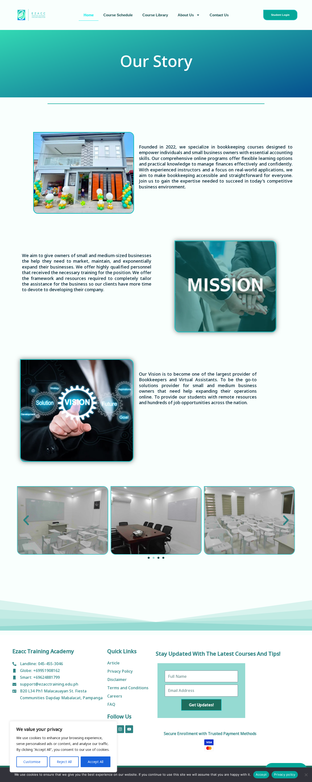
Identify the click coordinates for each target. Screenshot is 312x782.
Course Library (155, 15)
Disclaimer (117, 679)
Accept (261, 774)
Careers (114, 696)
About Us (186, 15)
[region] (63, 746)
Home (89, 15)
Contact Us (219, 15)
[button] (26, 520)
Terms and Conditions (127, 687)
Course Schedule (118, 15)
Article (113, 663)
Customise (31, 761)
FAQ (111, 704)
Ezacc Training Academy (43, 651)
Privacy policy (284, 774)
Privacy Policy (120, 671)
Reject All (64, 761)
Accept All (95, 761)
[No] (305, 774)
